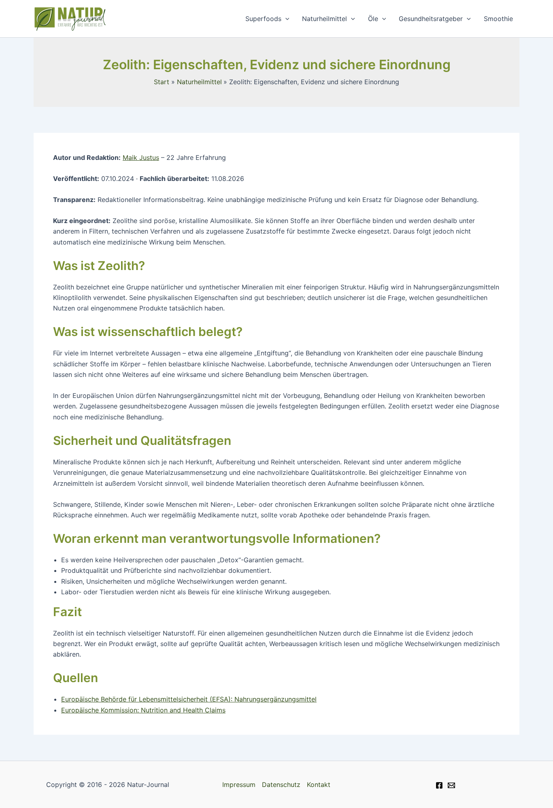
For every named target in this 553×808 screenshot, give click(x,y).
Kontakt (318, 784)
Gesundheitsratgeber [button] (431, 19)
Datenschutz (281, 784)
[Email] (451, 785)
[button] (285, 19)
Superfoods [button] (263, 19)
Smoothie (498, 19)
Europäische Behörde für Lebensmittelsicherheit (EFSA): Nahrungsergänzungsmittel (189, 699)
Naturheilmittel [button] (324, 19)
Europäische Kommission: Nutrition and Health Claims (143, 710)
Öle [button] (373, 19)
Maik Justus (141, 157)
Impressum (238, 784)
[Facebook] (439, 785)
